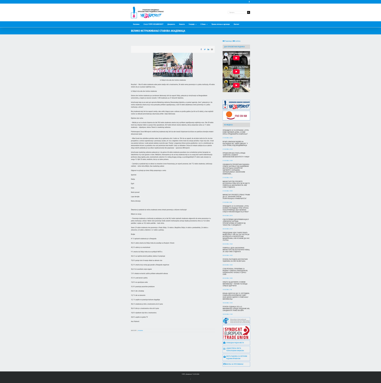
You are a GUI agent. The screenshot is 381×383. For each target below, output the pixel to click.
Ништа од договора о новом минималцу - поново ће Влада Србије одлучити (235, 284)
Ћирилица (228, 41)
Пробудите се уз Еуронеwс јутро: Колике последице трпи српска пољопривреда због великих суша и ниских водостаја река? (236, 209)
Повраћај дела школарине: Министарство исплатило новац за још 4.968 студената (236, 250)
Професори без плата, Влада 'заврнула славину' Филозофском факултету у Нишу (236, 155)
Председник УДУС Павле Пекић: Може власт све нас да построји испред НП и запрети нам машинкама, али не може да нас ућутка (236, 236)
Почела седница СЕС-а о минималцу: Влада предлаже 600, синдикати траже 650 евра (236, 308)
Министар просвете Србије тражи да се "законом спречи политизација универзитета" (236, 196)
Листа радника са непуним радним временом (236, 357)
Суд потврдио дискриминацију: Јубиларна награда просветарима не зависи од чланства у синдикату (236, 222)
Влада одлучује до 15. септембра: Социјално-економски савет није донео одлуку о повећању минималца (236, 296)
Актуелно (140, 330)
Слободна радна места (235, 343)
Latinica (237, 41)
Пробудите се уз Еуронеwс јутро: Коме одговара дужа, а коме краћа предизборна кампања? (236, 132)
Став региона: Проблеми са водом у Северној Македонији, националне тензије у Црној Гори (235, 271)
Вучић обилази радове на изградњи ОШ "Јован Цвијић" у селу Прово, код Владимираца (235, 143)
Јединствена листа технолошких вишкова (235, 349)
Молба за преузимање (234, 364)
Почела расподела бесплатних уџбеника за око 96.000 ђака (235, 260)
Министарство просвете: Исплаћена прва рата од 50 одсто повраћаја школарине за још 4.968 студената (236, 184)
